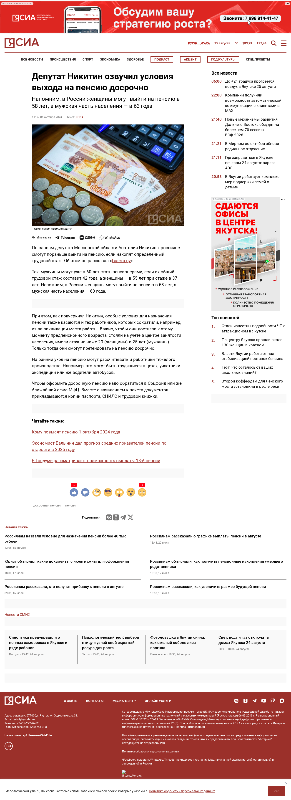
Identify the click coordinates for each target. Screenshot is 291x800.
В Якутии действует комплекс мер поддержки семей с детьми (252, 181)
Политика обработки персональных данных (150, 751)
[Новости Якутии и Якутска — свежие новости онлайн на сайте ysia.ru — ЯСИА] (22, 43)
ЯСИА (79, 117)
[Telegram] (123, 517)
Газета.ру (121, 260)
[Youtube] (263, 700)
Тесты (86, 654)
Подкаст (161, 59)
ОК (276, 791)
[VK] (236, 700)
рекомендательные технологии (173, 735)
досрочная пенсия (47, 505)
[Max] (281, 700)
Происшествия (63, 59)
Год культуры (223, 59)
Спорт (88, 59)
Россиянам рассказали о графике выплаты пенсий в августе (205, 536)
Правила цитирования (189, 727)
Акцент (190, 59)
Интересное (158, 654)
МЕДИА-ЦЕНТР (124, 701)
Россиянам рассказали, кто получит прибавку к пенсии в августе (64, 586)
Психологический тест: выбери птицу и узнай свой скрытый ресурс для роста (110, 642)
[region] (145, 789)
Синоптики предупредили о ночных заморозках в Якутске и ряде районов (38, 642)
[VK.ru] (109, 517)
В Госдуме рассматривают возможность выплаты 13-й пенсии (96, 460)
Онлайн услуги (158, 701)
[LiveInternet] (150, 773)
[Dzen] (87, 237)
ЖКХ (221, 649)
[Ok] (245, 700)
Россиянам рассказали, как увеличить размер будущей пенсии (208, 586)
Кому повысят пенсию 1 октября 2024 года (76, 432)
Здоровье (135, 59)
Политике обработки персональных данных (182, 791)
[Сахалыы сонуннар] (199, 43)
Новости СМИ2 (17, 615)
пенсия (70, 505)
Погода (14, 654)
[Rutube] (272, 700)
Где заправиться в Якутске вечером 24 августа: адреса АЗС (250, 162)
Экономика (110, 59)
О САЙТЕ (70, 701)
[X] (130, 517)
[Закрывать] (286, 783)
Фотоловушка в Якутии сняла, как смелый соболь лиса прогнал (177, 642)
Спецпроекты (258, 59)
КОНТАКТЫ (94, 701)
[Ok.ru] (116, 517)
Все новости (32, 59)
